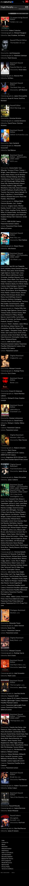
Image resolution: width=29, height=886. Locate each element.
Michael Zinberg (11, 177)
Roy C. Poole (5, 210)
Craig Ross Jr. (9, 194)
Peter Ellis (4, 183)
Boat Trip (15, 237)
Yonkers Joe (16, 22)
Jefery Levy (12, 530)
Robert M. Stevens (7, 319)
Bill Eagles (13, 510)
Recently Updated (7, 856)
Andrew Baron (5, 538)
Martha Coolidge (6, 508)
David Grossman (18, 508)
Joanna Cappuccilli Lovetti (15, 761)
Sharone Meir (18, 76)
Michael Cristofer (15, 368)
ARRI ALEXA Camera (14, 221)
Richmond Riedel (11, 339)
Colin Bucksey (5, 179)
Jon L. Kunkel (17, 203)
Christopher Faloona (13, 569)
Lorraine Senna (21, 736)
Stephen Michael (6, 217)
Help (3, 840)
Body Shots (16, 640)
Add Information (6, 848)
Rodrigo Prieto (19, 371)
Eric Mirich (19, 284)
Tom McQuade (14, 576)
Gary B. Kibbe (15, 567)
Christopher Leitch (7, 521)
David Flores (12, 123)
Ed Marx (10, 78)
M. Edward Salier (10, 212)
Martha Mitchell (13, 183)
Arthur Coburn (12, 788)
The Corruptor (17, 685)
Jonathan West (16, 558)
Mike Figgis (14, 743)
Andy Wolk (4, 738)
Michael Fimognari (20, 33)
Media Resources (7, 862)
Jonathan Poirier (15, 210)
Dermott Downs (16, 312)
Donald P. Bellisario (7, 190)
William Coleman (12, 752)
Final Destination (18, 469)
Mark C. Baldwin (13, 324)
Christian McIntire (15, 118)
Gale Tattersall (6, 567)
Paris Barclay (10, 512)
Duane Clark (15, 273)
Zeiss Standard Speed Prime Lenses (16, 459)
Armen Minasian (13, 811)
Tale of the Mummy (19, 797)
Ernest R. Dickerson (15, 391)
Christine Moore (6, 301)
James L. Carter (10, 561)
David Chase (20, 734)
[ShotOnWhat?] (7, 2)
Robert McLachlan (20, 477)
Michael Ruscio (12, 758)
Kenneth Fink (13, 499)
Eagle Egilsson (5, 273)
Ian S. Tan (12, 574)
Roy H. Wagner (21, 561)
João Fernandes (19, 673)
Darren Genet (21, 310)
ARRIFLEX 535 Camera (8, 455)
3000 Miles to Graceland (15, 410)
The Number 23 (17, 43)
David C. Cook (11, 208)
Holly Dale (11, 188)
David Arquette (14, 303)
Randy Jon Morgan (11, 581)
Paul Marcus (23, 779)
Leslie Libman (5, 174)
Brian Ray (12, 328)
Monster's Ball (17, 437)
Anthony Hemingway (15, 299)
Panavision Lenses (12, 351)
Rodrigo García (19, 653)
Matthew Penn (11, 736)
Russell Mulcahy (14, 806)
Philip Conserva (21, 505)
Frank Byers (21, 554)
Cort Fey (8, 558)
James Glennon (19, 625)
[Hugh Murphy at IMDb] (26, 7)
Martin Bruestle (14, 738)
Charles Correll (12, 281)
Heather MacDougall (8, 214)
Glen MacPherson (20, 828)
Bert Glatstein (17, 217)
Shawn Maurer (19, 246)
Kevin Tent (11, 628)
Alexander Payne (14, 623)
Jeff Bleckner (23, 90)
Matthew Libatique (20, 55)
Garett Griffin (10, 317)
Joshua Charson (15, 326)
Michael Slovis (15, 519)
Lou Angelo (6, 578)
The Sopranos (17, 721)
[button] (9, 13)
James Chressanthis (20, 96)
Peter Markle (5, 292)
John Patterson (11, 532)
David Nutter (19, 745)
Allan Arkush (11, 199)
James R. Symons (13, 831)
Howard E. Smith (13, 696)
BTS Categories (6, 860)
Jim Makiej (21, 35)
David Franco (18, 420)
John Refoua (5, 326)
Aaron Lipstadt (20, 192)
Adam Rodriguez (11, 286)
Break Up (15, 777)
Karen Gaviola (16, 268)
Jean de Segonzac (16, 538)
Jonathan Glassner (14, 277)
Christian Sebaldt (19, 552)
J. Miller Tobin (23, 536)
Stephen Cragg (11, 185)
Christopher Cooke (18, 337)
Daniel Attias (22, 286)
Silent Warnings (17, 108)
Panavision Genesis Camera (10, 223)
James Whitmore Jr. (12, 172)
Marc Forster (23, 440)
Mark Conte (12, 676)
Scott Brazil (4, 288)
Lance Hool (22, 667)
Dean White (9, 541)
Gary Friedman (12, 35)
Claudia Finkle (22, 581)
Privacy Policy (6, 866)
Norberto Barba (10, 284)
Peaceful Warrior (18, 67)
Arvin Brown (23, 172)
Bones (14, 382)
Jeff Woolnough (9, 181)
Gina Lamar (10, 270)
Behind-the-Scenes (7, 858)
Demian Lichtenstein (16, 418)
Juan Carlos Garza (11, 332)
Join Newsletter (6, 854)
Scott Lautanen (6, 268)
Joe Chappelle (19, 266)
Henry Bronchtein (6, 732)
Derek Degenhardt (16, 583)
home (17, 5)
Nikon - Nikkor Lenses (13, 596)
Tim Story (25, 301)
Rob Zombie (5, 303)
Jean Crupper (5, 330)
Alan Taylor (21, 729)
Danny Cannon (18, 501)
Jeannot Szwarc (15, 292)
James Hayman (12, 740)
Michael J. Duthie (13, 423)
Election (15, 613)
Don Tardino (20, 279)
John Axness (12, 248)
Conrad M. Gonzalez (11, 756)
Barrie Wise (5, 574)
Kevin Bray (4, 547)
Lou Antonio (15, 514)
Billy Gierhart (10, 306)
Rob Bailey (13, 523)
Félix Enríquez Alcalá (13, 295)
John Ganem (12, 572)
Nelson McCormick (11, 536)
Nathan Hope (23, 525)
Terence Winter (18, 747)
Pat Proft (22, 822)
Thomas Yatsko (6, 312)
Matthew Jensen (21, 565)
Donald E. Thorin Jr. (13, 321)
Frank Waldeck (10, 505)
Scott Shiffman (10, 297)
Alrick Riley (21, 177)
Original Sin (16, 358)
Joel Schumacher (14, 53)
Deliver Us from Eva (19, 134)
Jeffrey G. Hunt (14, 503)
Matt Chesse (12, 450)
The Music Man (17, 87)
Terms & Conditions (7, 868)
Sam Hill (12, 266)
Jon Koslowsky (21, 212)
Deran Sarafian (19, 270)
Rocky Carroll (14, 174)
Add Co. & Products (7, 852)
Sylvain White (19, 306)
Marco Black (11, 279)
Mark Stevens (12, 58)
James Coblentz (13, 480)
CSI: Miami (15, 259)
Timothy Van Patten (15, 727)
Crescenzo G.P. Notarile (8, 554)
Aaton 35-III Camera (13, 698)
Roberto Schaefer (20, 448)
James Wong (23, 471)
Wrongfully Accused (15, 819)
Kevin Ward (16, 335)
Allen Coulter (12, 729)
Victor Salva (22, 69)
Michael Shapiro (16, 527)
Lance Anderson (20, 214)
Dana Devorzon (6, 337)
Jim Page (24, 335)
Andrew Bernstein (7, 543)
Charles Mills (18, 308)
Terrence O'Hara (13, 170)
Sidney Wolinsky (13, 754)
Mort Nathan (23, 240)
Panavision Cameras (13, 427)
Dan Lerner (10, 192)
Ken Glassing (11, 565)
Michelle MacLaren (12, 196)
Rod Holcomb (16, 301)
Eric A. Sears (12, 373)
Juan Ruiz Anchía (19, 693)
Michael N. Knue (13, 398)
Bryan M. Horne (13, 98)
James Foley (23, 687)
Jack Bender (17, 732)
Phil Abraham (8, 747)
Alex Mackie (5, 583)
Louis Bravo (5, 576)
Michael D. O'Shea (11, 315)
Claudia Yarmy (5, 549)
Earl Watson (12, 150)
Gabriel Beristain (19, 808)
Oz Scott (19, 532)
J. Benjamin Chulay (16, 330)
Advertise (5, 846)
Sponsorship (5, 864)
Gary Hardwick (14, 143)
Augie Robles (20, 574)
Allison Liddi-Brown (12, 275)
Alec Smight (9, 501)
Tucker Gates (13, 288)
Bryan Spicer (10, 290)
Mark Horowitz (16, 179)
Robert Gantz (16, 563)
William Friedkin (13, 525)
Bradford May (18, 190)
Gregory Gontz (13, 206)
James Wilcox (23, 324)
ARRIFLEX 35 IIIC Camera (15, 453)
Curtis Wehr (20, 317)
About (3, 844)
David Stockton (6, 563)
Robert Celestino (15, 30)
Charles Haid (5, 545)
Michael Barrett (6, 556)
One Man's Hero (18, 665)
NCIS (13, 161)
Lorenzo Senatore (20, 121)
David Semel (24, 545)
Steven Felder (14, 545)
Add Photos (5, 850)
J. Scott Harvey (21, 208)
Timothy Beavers (14, 547)
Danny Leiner (10, 745)
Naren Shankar (18, 543)
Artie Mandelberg (21, 290)
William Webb (19, 181)
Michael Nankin (20, 512)
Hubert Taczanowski (21, 785)
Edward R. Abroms (21, 328)
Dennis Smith (13, 168)
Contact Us (5, 842)
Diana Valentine (21, 188)
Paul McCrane (5, 527)
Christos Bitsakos (6, 203)
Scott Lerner (22, 332)
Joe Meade (17, 319)
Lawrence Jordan (6, 335)
